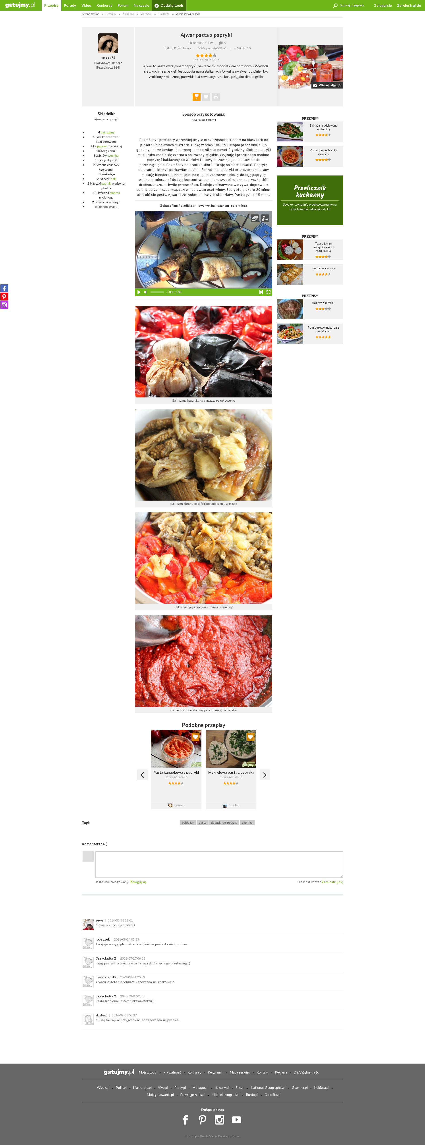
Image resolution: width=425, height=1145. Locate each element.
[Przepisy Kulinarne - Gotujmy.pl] (20, 4)
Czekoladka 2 (105, 958)
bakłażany (107, 132)
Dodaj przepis (172, 5)
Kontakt (263, 1072)
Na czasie (141, 5)
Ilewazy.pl (222, 1087)
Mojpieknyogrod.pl (226, 1095)
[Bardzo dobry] (210, 55)
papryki (102, 146)
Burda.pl (252, 1095)
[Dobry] (206, 55)
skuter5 (101, 1015)
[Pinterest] (4, 297)
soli (113, 179)
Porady (70, 5)
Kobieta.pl (321, 1087)
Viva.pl (163, 1087)
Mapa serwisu (240, 1072)
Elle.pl (240, 1087)
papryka (247, 822)
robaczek (102, 939)
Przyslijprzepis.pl (192, 1095)
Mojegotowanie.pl (160, 1095)
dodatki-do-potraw (224, 822)
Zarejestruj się (409, 5)
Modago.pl (200, 1087)
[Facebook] (4, 288)
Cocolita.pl (272, 1095)
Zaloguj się (383, 5)
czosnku (113, 155)
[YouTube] (238, 1118)
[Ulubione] (195, 737)
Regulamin (215, 1072)
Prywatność (172, 1072)
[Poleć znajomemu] (206, 97)
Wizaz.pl (103, 1087)
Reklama (281, 1072)
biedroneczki (105, 977)
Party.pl (180, 1087)
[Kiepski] (198, 55)
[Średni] (202, 55)
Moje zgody (147, 1072)
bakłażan (188, 822)
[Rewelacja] (214, 55)
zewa (99, 920)
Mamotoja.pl (142, 1087)
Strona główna (90, 13)
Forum (123, 5)
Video (86, 5)
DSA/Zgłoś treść (306, 1072)
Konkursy (104, 5)
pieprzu (115, 193)
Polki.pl (121, 1087)
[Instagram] (4, 305)
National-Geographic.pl (268, 1087)
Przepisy (51, 5)
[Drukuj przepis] (216, 97)
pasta (203, 822)
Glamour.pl (300, 1087)
